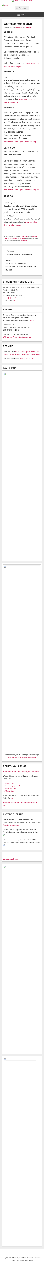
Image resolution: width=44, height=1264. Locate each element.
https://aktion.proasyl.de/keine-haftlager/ (22, 757)
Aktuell (34, 236)
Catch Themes (28, 1260)
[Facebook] (20, 1253)
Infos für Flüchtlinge (10, 238)
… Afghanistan (8, 791)
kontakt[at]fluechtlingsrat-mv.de (14, 298)
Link (14, 300)
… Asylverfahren (9, 783)
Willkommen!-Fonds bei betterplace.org (17, 337)
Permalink (23, 240)
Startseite (21, 238)
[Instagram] (25, 1253)
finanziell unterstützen (11, 825)
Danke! (31, 320)
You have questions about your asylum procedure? (21, 771)
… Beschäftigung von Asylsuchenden (16, 786)
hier (12, 798)
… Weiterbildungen (9, 788)
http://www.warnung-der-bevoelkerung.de (21, 141)
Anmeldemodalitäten (27, 359)
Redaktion (29, 27)
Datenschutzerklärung (10, 859)
